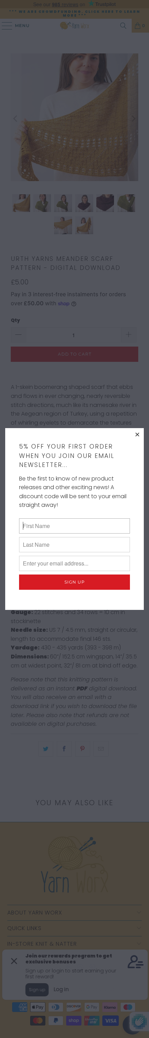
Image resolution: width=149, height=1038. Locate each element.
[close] (137, 434)
